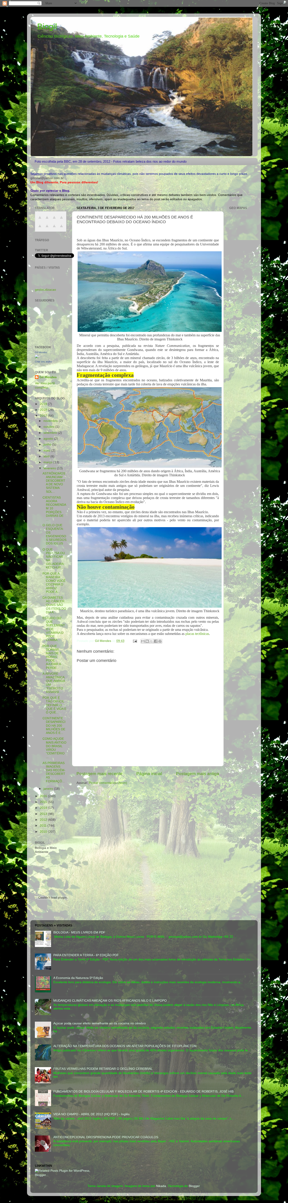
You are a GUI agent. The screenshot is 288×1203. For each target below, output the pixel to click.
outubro (49, 426)
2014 (44, 807)
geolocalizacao (45, 289)
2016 (44, 796)
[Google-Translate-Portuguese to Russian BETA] (54, 228)
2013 (44, 814)
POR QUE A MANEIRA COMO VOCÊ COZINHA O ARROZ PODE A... (54, 583)
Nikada (161, 1186)
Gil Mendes (41, 352)
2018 (44, 409)
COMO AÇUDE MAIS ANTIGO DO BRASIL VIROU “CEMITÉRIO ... (54, 748)
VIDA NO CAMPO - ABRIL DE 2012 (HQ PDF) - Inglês (91, 1114)
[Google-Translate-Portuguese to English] (47, 228)
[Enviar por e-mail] (143, 641)
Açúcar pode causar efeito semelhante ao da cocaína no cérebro (99, 1023)
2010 (44, 831)
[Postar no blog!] (147, 641)
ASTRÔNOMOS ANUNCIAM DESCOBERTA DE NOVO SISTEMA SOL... (54, 482)
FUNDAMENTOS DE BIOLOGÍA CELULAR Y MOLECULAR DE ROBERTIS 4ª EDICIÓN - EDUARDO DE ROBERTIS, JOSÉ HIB (143, 1091)
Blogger (194, 1186)
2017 (44, 415)
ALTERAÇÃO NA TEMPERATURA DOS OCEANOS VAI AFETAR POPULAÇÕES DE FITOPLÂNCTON (124, 1046)
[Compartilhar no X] (151, 641)
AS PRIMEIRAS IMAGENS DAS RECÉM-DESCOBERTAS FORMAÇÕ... (54, 772)
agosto (48, 438)
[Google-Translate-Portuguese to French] (47, 220)
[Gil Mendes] (36, 357)
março (48, 462)
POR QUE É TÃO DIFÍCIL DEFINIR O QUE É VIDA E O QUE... (54, 705)
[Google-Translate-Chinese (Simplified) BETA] (39, 220)
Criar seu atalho (43, 361)
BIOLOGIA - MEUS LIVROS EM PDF (79, 932)
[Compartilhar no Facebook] (155, 641)
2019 (44, 404)
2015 (44, 802)
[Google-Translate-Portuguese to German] (54, 220)
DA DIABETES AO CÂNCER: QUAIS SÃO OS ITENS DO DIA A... (54, 605)
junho (47, 444)
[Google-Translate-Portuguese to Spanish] (61, 228)
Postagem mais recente (99, 773)
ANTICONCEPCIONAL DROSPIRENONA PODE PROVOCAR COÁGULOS (105, 1137)
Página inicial (149, 773)
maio (47, 450)
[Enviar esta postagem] (134, 641)
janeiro (48, 788)
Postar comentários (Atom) (108, 783)
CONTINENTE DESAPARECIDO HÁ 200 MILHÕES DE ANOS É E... (54, 726)
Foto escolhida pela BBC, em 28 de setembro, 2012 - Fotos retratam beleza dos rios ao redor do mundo (111, 161)
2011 (43, 825)
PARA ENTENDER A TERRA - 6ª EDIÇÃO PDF (86, 955)
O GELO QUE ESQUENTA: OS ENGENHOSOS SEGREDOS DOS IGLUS (54, 534)
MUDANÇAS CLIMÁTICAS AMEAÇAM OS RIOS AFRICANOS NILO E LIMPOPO (110, 1000)
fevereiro (50, 468)
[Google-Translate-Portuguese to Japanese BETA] (39, 228)
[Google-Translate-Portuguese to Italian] (61, 220)
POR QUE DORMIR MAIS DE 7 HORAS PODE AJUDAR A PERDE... (52, 657)
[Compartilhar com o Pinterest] (160, 641)
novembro (51, 421)
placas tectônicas (197, 634)
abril (46, 456)
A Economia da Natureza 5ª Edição (78, 978)
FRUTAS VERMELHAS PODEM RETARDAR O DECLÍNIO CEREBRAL (103, 1068)
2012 (44, 819)
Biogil (47, 26)
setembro (50, 432)
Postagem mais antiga (197, 773)
